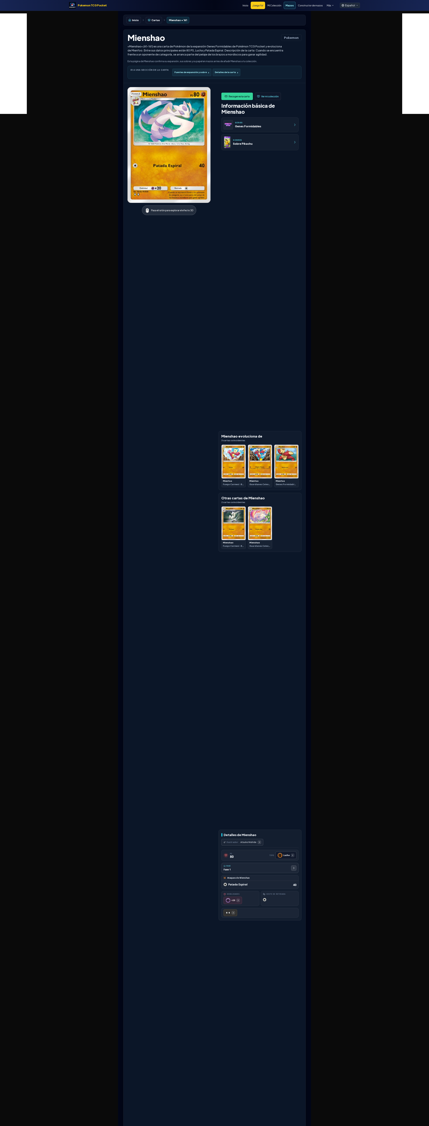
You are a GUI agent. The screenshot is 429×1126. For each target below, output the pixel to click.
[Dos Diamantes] (230, 912)
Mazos (290, 5)
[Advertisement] (13, 63)
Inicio (245, 5)
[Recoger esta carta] (237, 96)
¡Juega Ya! (257, 5)
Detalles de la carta (226, 72)
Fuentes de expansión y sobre (191, 72)
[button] (350, 5)
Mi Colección (274, 5)
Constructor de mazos (310, 5)
